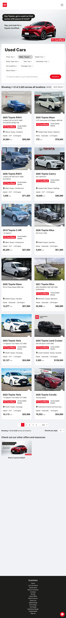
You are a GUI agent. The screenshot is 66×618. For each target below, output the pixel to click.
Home (33, 583)
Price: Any (11, 57)
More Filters (11, 71)
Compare (33, 592)
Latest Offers (33, 596)
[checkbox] (28, 113)
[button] (62, 614)
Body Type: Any (13, 61)
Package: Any (27, 66)
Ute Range (33, 607)
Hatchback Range (33, 609)
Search (55, 77)
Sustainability (33, 611)
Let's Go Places (33, 585)
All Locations (12, 66)
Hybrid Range (33, 602)
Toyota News (33, 587)
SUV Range (33, 605)
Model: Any (40, 57)
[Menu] (62, 5)
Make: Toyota (25, 57)
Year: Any (27, 61)
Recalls (33, 594)
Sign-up (33, 613)
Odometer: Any (42, 61)
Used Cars (33, 600)
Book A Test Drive (33, 590)
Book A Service (33, 598)
